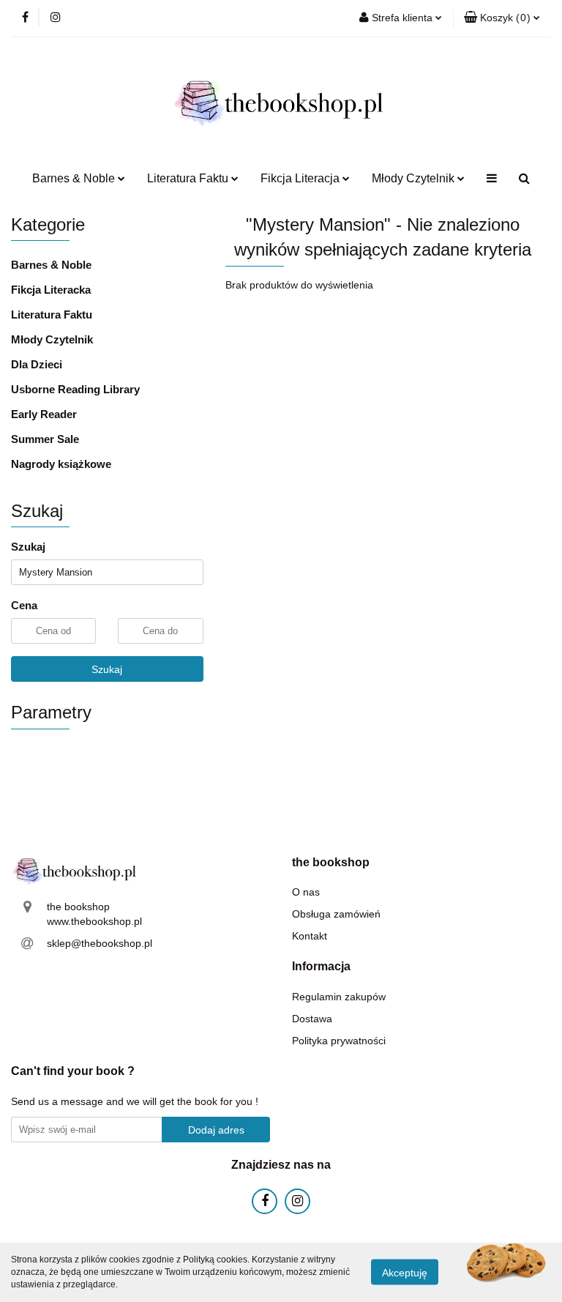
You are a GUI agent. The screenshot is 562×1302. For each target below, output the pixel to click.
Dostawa (312, 1018)
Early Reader (44, 414)
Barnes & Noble (51, 264)
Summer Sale (45, 439)
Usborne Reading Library (75, 389)
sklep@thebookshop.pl (99, 943)
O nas (306, 892)
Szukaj (106, 669)
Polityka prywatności (339, 1040)
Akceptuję (404, 1273)
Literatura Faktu (51, 314)
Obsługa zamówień (336, 914)
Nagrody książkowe (61, 464)
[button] (502, 18)
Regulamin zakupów (339, 996)
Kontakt (309, 936)
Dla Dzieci (36, 364)
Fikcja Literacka (51, 289)
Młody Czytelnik (52, 339)
